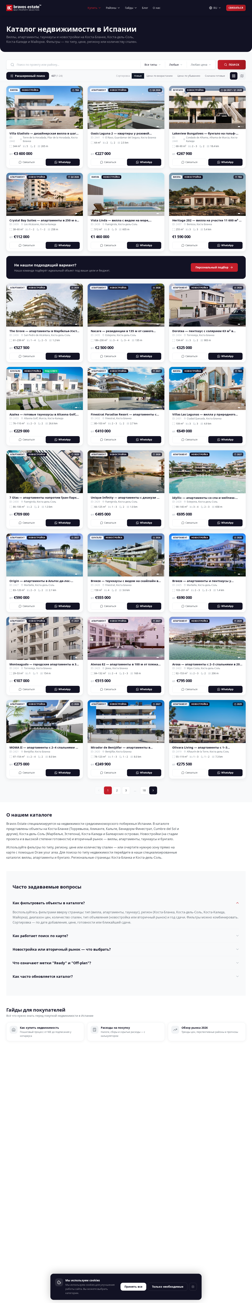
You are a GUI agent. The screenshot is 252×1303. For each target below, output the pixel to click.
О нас (156, 8)
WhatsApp (64, 162)
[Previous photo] (10, 107)
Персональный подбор (211, 267)
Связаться (236, 7)
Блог (145, 8)
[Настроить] (193, 1287)
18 (144, 790)
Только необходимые (167, 1286)
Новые (138, 75)
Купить (92, 8)
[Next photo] (78, 107)
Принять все (133, 1286)
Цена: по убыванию (188, 75)
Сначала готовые (215, 75)
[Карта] (242, 76)
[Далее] (153, 790)
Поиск (234, 64)
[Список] (233, 76)
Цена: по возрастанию (159, 75)
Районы (111, 8)
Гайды (129, 8)
